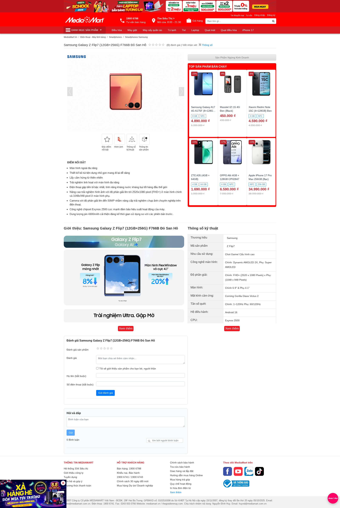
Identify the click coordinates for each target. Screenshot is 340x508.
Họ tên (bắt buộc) (76, 376)
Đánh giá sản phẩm (78, 349)
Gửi (71, 432)
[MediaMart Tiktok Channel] (259, 471)
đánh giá (175, 45)
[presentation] (70, 91)
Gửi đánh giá (105, 392)
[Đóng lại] (63, 483)
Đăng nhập (259, 15)
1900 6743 (137, 477)
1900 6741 (123, 477)
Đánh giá (72, 358)
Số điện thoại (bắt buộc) (80, 384)
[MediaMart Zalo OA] (248, 471)
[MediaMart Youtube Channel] (238, 471)
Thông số (206, 45)
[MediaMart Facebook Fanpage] (227, 471)
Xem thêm (176, 492)
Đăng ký (271, 15)
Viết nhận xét (189, 45)
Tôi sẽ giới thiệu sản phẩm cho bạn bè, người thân (127, 368)
